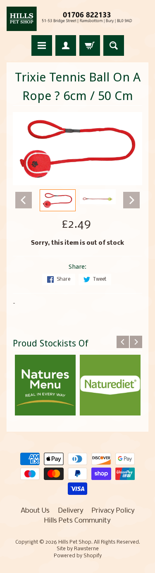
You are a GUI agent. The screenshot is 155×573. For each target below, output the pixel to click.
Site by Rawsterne (78, 549)
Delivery (70, 511)
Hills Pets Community (77, 521)
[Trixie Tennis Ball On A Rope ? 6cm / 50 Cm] (58, 200)
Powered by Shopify (78, 556)
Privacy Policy (113, 511)
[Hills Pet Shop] (77, 19)
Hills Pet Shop (74, 542)
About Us (35, 511)
